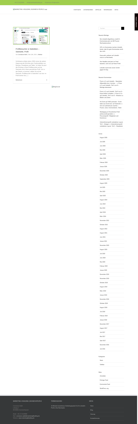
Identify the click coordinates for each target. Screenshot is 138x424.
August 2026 (103, 137)
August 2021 (103, 233)
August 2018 (103, 307)
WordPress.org (104, 388)
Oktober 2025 (104, 175)
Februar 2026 (103, 162)
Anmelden (103, 376)
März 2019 (103, 291)
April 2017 (103, 340)
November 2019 (104, 278)
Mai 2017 (102, 336)
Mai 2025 (102, 191)
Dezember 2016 (104, 345)
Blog (91, 410)
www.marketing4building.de (26, 418)
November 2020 (104, 245)
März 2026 (103, 158)
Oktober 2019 (104, 282)
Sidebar (40, 54)
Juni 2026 (102, 146)
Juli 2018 (102, 311)
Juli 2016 (102, 349)
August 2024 (103, 200)
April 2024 (103, 212)
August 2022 (103, 229)
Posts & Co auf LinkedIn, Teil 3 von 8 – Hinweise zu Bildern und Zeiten (111, 95)
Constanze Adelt (22, 54)
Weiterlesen (19, 80)
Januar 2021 (103, 241)
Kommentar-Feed (105, 384)
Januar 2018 (103, 320)
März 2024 (103, 216)
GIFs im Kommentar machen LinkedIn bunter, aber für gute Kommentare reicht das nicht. (111, 49)
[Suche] (121, 9)
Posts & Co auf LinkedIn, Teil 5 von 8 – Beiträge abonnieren (111, 85)
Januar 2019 (103, 295)
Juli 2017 (102, 332)
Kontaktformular (95, 418)
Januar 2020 (103, 270)
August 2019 (103, 287)
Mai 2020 (102, 262)
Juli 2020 (102, 253)
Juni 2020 (102, 258)
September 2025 (104, 179)
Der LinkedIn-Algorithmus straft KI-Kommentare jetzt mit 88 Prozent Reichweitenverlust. (110, 41)
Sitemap (92, 414)
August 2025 (103, 183)
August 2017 (103, 328)
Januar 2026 (103, 166)
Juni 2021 (102, 237)
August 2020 (103, 249)
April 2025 (103, 195)
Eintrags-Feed (104, 380)
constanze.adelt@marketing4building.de (28, 416)
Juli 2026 (102, 141)
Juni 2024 (102, 204)
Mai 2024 (102, 208)
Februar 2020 (103, 266)
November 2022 (104, 220)
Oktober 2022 (104, 224)
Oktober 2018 (104, 303)
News (101, 360)
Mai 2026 (102, 150)
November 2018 (104, 299)
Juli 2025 (102, 187)
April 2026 (103, 154)
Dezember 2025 (104, 171)
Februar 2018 (103, 316)
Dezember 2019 (104, 274)
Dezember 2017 (104, 324)
